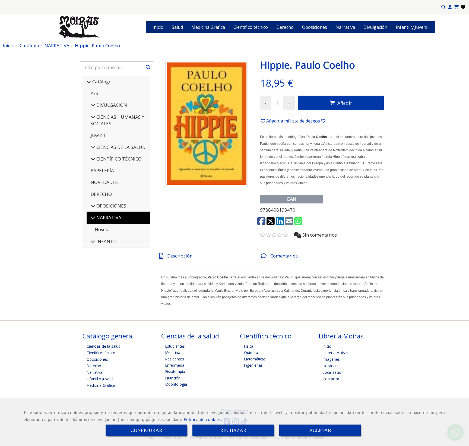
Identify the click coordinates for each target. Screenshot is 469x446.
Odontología (176, 384)
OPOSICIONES (110, 206)
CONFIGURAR (146, 430)
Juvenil (98, 135)
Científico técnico (250, 27)
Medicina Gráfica (208, 27)
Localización (333, 372)
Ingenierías (253, 365)
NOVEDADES (104, 182)
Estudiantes (175, 346)
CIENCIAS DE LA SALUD (120, 147)
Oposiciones (314, 27)
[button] (450, 7)
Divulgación (375, 27)
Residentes (174, 359)
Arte (95, 93)
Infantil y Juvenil (412, 27)
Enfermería (174, 365)
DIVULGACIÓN (111, 105)
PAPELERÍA (102, 170)
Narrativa (345, 27)
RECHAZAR (233, 430)
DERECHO (101, 194)
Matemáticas (255, 359)
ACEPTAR (320, 430)
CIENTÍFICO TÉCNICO (118, 159)
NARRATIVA (108, 217)
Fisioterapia (175, 371)
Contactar (331, 378)
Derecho (285, 27)
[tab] (212, 256)
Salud (177, 27)
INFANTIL (106, 241)
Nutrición (172, 378)
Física (248, 346)
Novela (102, 229)
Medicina (172, 352)
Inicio (158, 27)
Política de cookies (202, 419)
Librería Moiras (335, 352)
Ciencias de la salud (104, 346)
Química (251, 352)
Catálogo (101, 81)
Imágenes (331, 359)
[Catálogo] (89, 81)
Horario (329, 365)
